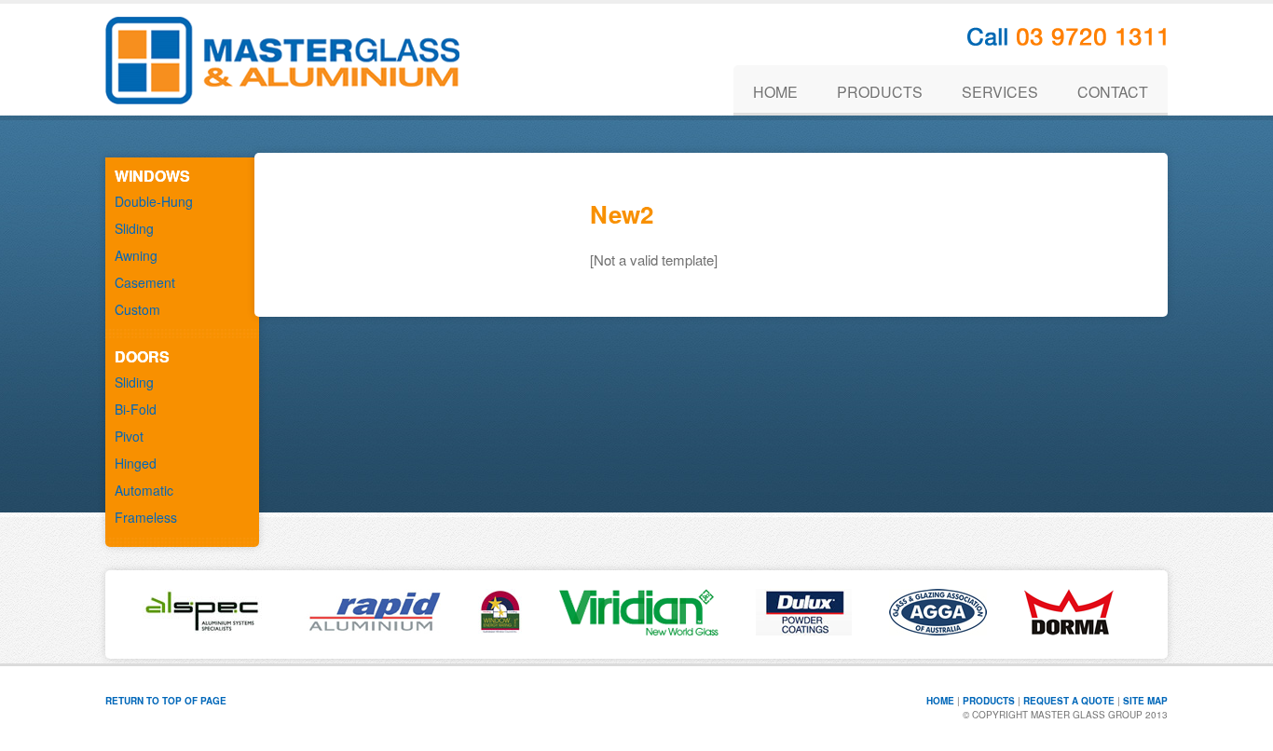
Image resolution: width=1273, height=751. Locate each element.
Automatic (144, 490)
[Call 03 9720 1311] (1067, 39)
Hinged (136, 463)
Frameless (146, 517)
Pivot (129, 436)
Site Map (1145, 700)
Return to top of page (165, 700)
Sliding (134, 228)
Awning (136, 255)
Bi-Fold (136, 409)
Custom (137, 309)
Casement (145, 282)
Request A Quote (1069, 700)
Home (940, 700)
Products (989, 700)
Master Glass (282, 60)
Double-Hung (154, 201)
